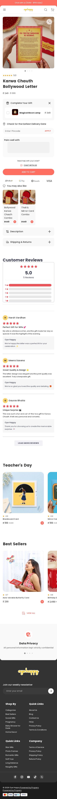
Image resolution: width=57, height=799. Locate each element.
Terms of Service (36, 747)
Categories (11, 710)
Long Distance (12, 763)
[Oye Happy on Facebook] (15, 777)
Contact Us (34, 718)
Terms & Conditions (38, 730)
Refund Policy (35, 759)
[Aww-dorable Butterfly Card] (23, 571)
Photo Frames (12, 751)
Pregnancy (10, 722)
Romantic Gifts (12, 755)
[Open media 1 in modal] (49, 22)
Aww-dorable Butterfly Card (16, 597)
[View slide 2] (27, 653)
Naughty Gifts (11, 767)
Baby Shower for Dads (13, 727)
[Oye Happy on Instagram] (22, 777)
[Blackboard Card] (23, 492)
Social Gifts (10, 718)
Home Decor (11, 732)
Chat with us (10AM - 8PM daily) (28, 2)
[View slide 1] (25, 653)
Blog (31, 714)
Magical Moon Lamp (30, 112)
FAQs (31, 722)
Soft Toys (10, 759)
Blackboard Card (11, 519)
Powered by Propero (29, 787)
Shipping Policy (36, 755)
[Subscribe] (51, 691)
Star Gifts (9, 747)
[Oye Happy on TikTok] (35, 777)
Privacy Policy (35, 726)
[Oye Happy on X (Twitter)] (42, 777)
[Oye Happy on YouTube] (28, 777)
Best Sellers (11, 714)
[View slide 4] (32, 653)
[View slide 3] (29, 653)
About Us (33, 710)
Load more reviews (28, 443)
